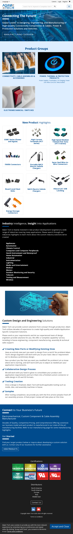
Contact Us (36, 502)
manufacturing (39, 427)
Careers (54, 1)
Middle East (36, 497)
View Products (10, 449)
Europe (36, 492)
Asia (36, 495)
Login (59, 1)
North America (36, 488)
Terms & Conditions (36, 517)
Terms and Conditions (15, 531)
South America (36, 490)
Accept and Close (60, 526)
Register (65, 1)
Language (5, 1)
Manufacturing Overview (18, 34)
